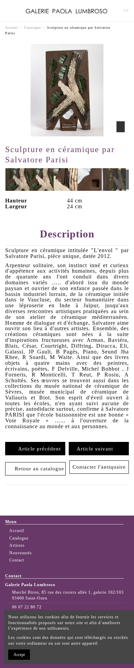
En (126, 10)
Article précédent (38, 448)
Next (121, 179)
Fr (115, 10)
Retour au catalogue (37, 468)
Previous (13, 179)
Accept (19, 654)
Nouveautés (20, 553)
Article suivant (96, 448)
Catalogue (19, 538)
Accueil (16, 530)
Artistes (17, 545)
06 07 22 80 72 (27, 607)
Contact (16, 560)
